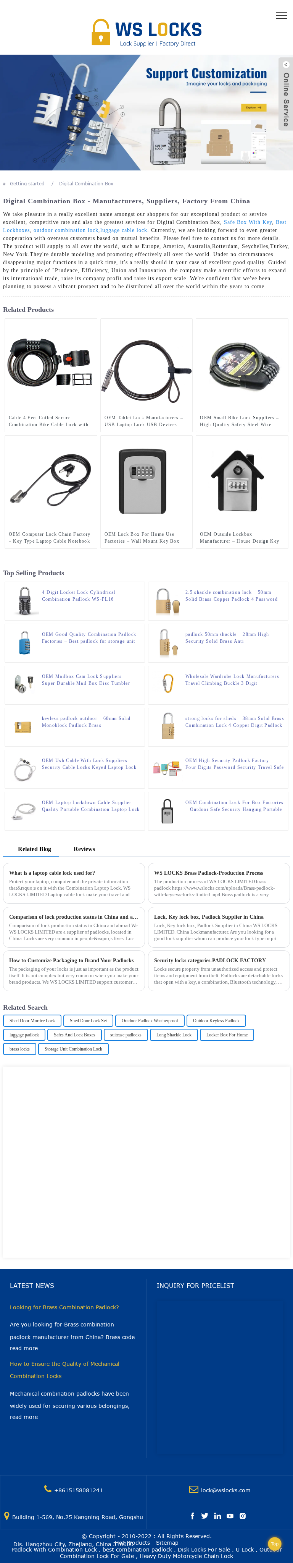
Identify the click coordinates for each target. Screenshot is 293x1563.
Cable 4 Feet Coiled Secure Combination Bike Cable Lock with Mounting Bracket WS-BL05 (49, 421)
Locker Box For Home (227, 1035)
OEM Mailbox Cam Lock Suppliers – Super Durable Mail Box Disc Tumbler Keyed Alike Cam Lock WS (86, 680)
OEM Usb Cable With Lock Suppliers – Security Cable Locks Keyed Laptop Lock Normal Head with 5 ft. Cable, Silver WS (89, 764)
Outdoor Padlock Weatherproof (150, 1020)
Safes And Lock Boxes (74, 1035)
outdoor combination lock (66, 230)
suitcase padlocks (126, 1035)
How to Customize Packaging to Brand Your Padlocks (71, 960)
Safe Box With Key (248, 222)
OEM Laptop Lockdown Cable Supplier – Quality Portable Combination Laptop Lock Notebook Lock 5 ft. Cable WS (91, 806)
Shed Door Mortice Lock (32, 1020)
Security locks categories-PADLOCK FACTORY (210, 960)
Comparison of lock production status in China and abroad (74, 917)
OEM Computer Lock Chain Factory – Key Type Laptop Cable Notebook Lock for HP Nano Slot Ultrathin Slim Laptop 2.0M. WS (50, 538)
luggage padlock (24, 1035)
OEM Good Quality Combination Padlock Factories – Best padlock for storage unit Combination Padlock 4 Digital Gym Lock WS (89, 638)
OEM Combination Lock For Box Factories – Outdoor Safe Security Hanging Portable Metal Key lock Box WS (234, 806)
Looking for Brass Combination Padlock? (64, 1307)
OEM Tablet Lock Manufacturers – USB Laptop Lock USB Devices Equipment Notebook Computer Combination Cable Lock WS (144, 421)
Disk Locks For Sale (204, 1549)
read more (24, 1348)
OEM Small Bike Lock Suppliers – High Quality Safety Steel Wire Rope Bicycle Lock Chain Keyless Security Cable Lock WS (239, 421)
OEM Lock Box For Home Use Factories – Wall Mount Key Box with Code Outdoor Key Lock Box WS (144, 538)
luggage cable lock (123, 230)
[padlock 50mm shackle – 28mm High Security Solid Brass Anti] (167, 642)
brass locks (20, 1049)
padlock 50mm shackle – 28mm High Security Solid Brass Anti (227, 638)
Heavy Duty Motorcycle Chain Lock (186, 1556)
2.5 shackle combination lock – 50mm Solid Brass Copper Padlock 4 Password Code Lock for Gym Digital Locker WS (231, 596)
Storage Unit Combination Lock (73, 1049)
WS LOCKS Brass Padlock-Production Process (208, 873)
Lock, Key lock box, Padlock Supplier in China (209, 917)
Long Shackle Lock (174, 1035)
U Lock (245, 1549)
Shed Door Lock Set (88, 1020)
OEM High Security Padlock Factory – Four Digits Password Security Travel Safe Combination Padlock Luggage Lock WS (234, 764)
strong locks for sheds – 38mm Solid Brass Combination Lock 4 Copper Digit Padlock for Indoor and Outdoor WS (234, 722)
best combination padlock (137, 1549)
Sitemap (167, 1542)
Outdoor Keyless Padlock (216, 1020)
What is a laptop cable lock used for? (52, 873)
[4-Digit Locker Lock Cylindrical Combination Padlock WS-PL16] (24, 600)
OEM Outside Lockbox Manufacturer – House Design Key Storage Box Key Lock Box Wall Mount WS (239, 538)
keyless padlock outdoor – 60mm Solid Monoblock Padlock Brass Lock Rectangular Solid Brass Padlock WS (90, 722)
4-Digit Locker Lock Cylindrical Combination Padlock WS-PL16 (79, 596)
